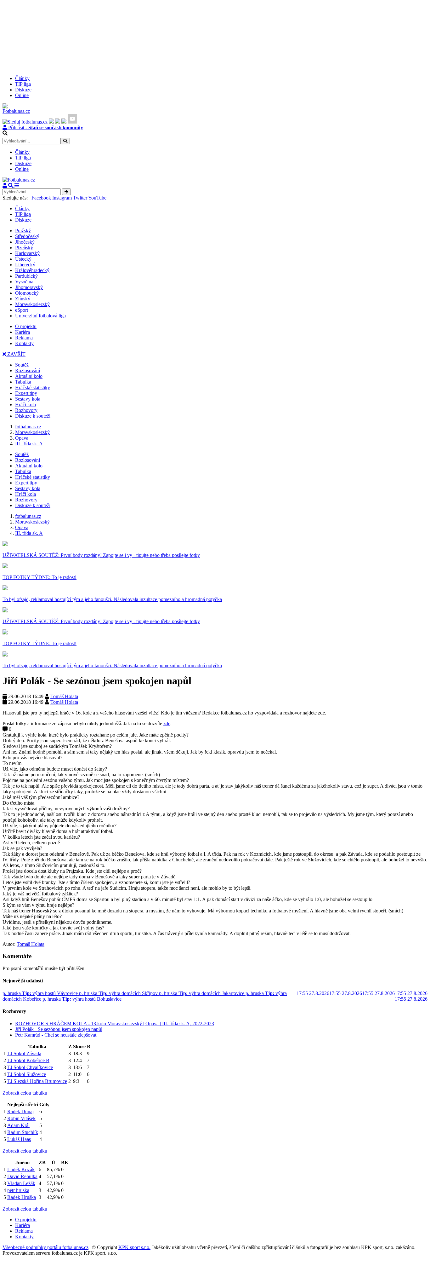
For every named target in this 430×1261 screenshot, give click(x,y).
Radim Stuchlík (22, 1132)
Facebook (41, 197)
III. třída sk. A (29, 443)
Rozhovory (26, 410)
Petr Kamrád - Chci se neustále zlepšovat (55, 1035)
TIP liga (23, 84)
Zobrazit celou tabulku (25, 1093)
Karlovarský (27, 253)
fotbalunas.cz (28, 426)
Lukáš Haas (19, 1139)
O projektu (26, 326)
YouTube (97, 197)
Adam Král (18, 1125)
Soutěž (22, 364)
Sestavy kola (27, 399)
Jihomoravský (29, 287)
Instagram (62, 197)
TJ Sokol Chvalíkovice (30, 1067)
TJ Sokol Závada (24, 1053)
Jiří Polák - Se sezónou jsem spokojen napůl (58, 1029)
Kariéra (22, 332)
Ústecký (23, 259)
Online (22, 95)
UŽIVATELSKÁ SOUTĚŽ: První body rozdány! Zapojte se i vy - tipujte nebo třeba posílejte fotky (101, 555)
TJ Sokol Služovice (26, 1074)
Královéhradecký (32, 270)
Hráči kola (25, 404)
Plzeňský (24, 247)
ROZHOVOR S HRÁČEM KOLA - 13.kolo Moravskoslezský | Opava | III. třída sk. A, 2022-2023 (114, 1023)
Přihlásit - (45, 127)
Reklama (24, 337)
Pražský (23, 230)
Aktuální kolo (28, 376)
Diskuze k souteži (32, 416)
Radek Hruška (21, 1197)
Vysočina (24, 281)
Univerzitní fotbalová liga (40, 315)
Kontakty (24, 343)
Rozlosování (27, 370)
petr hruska (18, 1190)
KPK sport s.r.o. (134, 1247)
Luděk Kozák (21, 1169)
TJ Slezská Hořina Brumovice (37, 1081)
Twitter (80, 197)
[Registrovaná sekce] (5, 185)
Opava (21, 438)
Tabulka (23, 382)
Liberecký (25, 264)
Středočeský (27, 236)
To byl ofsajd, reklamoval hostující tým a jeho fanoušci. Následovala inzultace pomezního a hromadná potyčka (112, 599)
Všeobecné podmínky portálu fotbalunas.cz (45, 1247)
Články (22, 78)
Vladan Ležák (21, 1183)
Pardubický (26, 276)
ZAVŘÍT (15, 354)
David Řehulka (22, 1176)
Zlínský (22, 298)
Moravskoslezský (32, 304)
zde (166, 723)
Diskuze (23, 89)
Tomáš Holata (64, 696)
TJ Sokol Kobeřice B (28, 1060)
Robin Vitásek (21, 1118)
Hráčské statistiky (32, 387)
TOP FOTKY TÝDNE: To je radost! (39, 577)
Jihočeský (25, 242)
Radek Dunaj (20, 1111)
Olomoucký (27, 293)
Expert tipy (26, 393)
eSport (21, 310)
